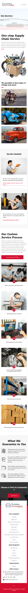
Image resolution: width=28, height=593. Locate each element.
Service (14, 552)
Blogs (14, 550)
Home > (3, 20)
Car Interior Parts (14, 537)
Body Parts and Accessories (14, 522)
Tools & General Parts (14, 532)
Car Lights (14, 516)
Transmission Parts (14, 524)
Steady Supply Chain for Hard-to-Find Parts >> (13, 183)
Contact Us (14, 495)
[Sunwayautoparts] (8, 4)
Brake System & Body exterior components (14, 534)
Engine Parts (14, 519)
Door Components (14, 542)
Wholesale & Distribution (14, 558)
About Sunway (14, 547)
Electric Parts (14, 529)
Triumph (14, 566)
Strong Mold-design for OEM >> (11, 220)
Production (14, 555)
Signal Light (14, 527)
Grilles (14, 539)
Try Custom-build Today (12, 257)
